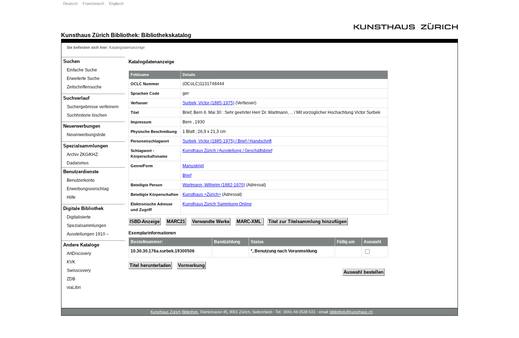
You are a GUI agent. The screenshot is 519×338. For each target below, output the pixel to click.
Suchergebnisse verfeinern (93, 106)
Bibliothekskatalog (166, 35)
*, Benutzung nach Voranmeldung (284, 251)
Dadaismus (78, 163)
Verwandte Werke (210, 221)
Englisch (116, 3)
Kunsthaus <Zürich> (202, 194)
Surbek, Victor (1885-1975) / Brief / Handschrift (227, 141)
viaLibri (74, 287)
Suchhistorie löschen (87, 115)
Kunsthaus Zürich (85, 35)
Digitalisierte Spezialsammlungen (86, 221)
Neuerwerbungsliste (86, 134)
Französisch (93, 3)
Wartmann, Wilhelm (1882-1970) (214, 184)
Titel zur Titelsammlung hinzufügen (307, 221)
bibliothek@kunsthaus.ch (351, 312)
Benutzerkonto (81, 180)
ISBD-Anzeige (145, 221)
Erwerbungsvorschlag (88, 188)
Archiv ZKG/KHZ (82, 154)
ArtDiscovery (79, 253)
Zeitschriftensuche (84, 86)
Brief (187, 175)
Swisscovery (79, 270)
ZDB (71, 278)
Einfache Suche (82, 70)
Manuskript (193, 165)
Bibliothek (124, 35)
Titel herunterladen (150, 265)
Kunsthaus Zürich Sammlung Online (217, 204)
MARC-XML (250, 221)
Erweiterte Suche (83, 78)
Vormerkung (191, 265)
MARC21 (176, 221)
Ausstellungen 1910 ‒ (88, 234)
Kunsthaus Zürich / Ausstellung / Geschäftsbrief (227, 150)
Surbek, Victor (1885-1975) (208, 102)
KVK (71, 262)
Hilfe (71, 197)
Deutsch (70, 3)
